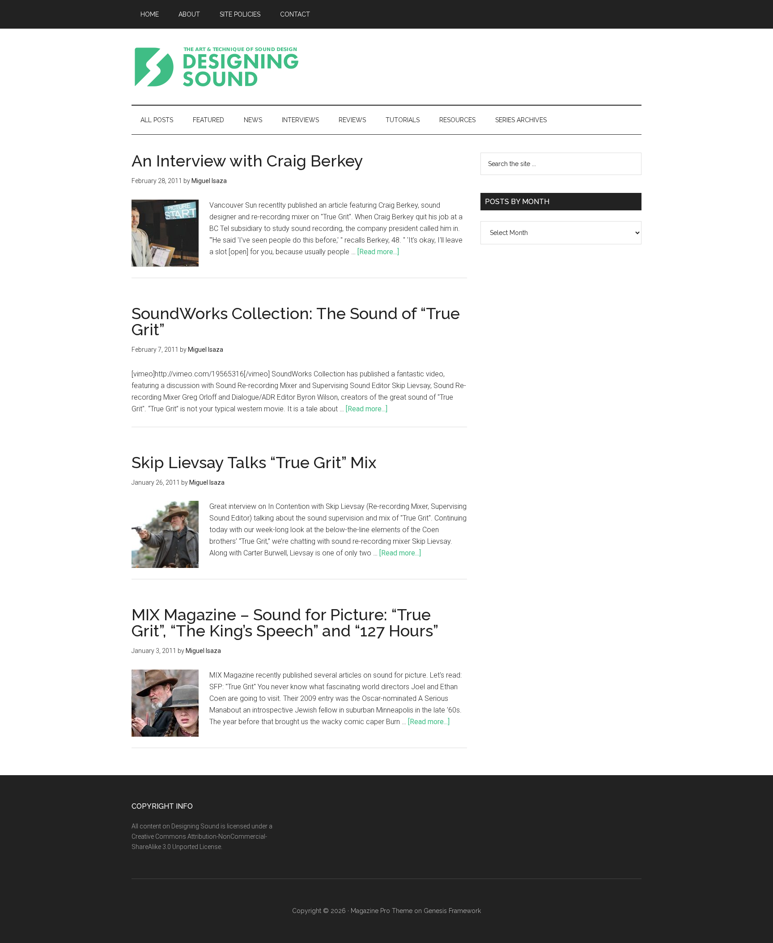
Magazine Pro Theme (381, 910)
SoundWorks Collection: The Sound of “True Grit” (296, 321)
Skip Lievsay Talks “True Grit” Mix (254, 462)
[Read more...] (378, 251)
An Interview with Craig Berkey (247, 160)
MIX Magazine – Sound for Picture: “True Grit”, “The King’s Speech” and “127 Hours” (285, 622)
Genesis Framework (452, 910)
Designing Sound (217, 67)
